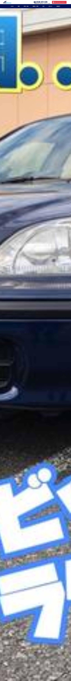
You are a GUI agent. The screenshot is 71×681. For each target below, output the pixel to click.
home (12, 6)
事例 (43, 6)
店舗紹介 (58, 6)
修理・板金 (26, 6)
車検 (19, 6)
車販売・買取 (35, 6)
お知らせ (50, 6)
